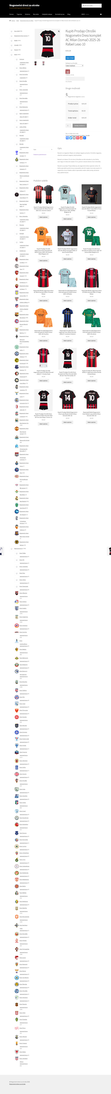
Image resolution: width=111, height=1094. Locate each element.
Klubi (17, 20)
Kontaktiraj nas (59, 14)
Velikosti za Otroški (71, 63)
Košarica (27, 14)
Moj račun (36, 14)
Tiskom (70, 75)
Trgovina (19, 14)
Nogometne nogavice (76, 96)
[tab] (43, 149)
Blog (68, 14)
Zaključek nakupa (47, 14)
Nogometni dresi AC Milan (26, 20)
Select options (43, 217)
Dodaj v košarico (80, 125)
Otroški (88, 135)
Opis (34, 149)
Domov (11, 14)
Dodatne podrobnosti (39, 154)
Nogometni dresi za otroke (24, 5)
